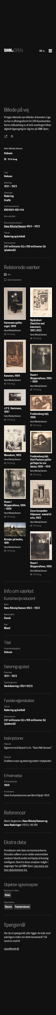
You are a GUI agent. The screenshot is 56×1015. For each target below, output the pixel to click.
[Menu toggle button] (50, 51)
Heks (7, 895)
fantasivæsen (22, 906)
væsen (8, 906)
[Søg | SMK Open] (13, 51)
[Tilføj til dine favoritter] (12, 136)
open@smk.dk (11, 948)
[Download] (6, 136)
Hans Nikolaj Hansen (15, 226)
